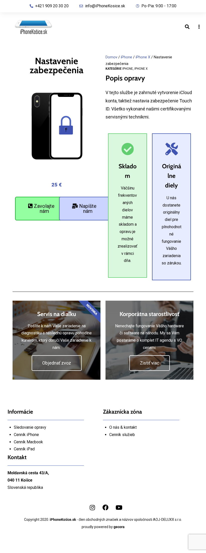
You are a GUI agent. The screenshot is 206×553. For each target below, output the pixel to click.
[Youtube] (119, 507)
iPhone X (143, 57)
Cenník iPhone (26, 434)
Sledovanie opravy (30, 427)
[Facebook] (105, 507)
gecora (119, 527)
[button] (41, 208)
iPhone (126, 57)
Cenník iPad (24, 449)
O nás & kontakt (123, 427)
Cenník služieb (122, 434)
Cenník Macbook (28, 442)
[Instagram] (92, 507)
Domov (111, 57)
